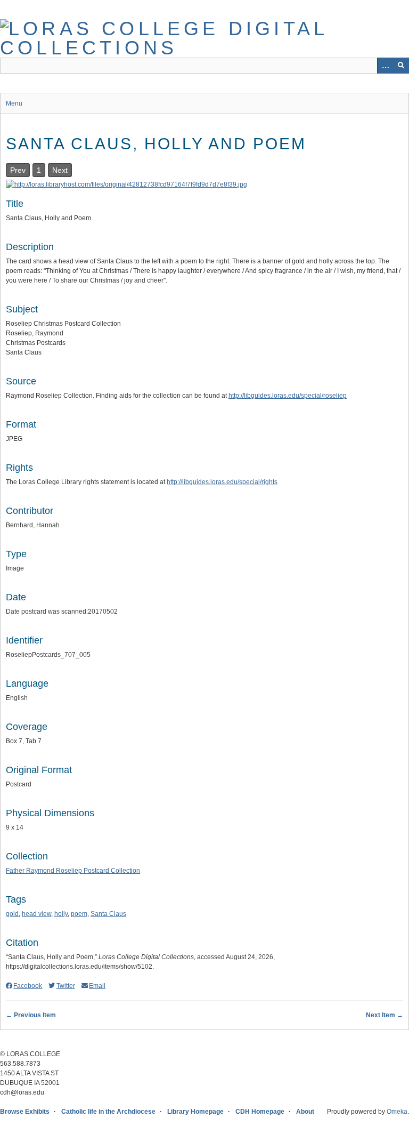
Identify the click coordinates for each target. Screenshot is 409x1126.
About (305, 1111)
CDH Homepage (259, 1111)
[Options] (385, 66)
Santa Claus (108, 914)
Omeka (397, 1111)
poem (79, 914)
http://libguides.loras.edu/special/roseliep (287, 395)
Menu (14, 103)
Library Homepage (195, 1111)
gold (12, 914)
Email (97, 986)
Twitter (65, 986)
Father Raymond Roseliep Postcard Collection (73, 870)
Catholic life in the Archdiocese (108, 1111)
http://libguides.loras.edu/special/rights (222, 482)
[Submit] (401, 66)
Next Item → (384, 1015)
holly (61, 914)
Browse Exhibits (25, 1111)
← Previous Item (31, 1015)
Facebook (27, 986)
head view (36, 914)
